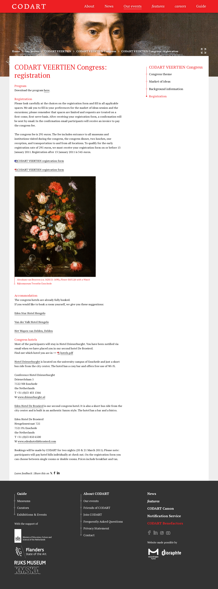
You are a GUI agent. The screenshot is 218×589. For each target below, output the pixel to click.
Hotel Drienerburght (27, 362)
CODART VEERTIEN (57, 51)
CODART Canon (160, 508)
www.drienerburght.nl (31, 397)
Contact (89, 535)
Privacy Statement (96, 528)
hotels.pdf (66, 353)
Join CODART (92, 514)
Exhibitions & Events (32, 514)
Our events (133, 6)
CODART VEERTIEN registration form (40, 161)
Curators (23, 508)
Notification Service (164, 516)
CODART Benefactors (165, 523)
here (46, 90)
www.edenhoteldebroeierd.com (37, 441)
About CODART (96, 493)
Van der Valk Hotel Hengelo (31, 322)
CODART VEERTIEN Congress (96, 51)
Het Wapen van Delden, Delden (33, 331)
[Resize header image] (203, 51)
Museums (23, 501)
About (89, 6)
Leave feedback (23, 473)
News (109, 6)
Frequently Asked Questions (103, 521)
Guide (201, 6)
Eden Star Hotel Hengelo (29, 313)
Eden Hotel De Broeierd (28, 406)
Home (16, 51)
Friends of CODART (96, 508)
